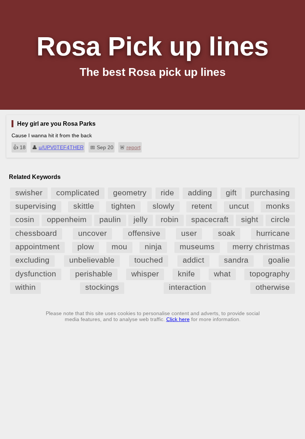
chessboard (36, 233)
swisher (28, 192)
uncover (92, 233)
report (133, 147)
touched (148, 260)
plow (85, 246)
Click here (178, 319)
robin (170, 219)
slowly (163, 206)
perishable (93, 273)
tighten (123, 206)
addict (193, 260)
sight (249, 219)
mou (119, 246)
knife (186, 273)
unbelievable (92, 260)
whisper (145, 273)
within (25, 287)
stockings (102, 287)
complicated (77, 192)
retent (202, 206)
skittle (83, 206)
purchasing (270, 192)
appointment (37, 246)
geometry (130, 192)
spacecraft (209, 219)
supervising (35, 206)
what (222, 273)
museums (197, 246)
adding (200, 192)
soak (226, 233)
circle (280, 219)
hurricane (273, 233)
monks (278, 206)
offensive (144, 233)
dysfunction (35, 273)
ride (167, 192)
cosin (24, 219)
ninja (153, 246)
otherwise (273, 287)
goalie (279, 260)
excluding (32, 260)
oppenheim (67, 219)
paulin (110, 219)
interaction (187, 287)
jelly (141, 219)
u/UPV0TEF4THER (61, 147)
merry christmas (261, 246)
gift (231, 192)
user (189, 233)
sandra (236, 260)
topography (270, 273)
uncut (239, 206)
